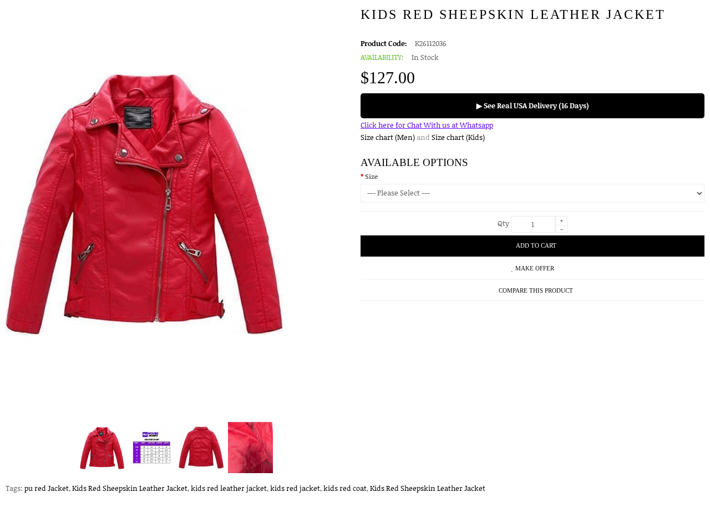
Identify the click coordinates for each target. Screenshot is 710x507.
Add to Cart (536, 245)
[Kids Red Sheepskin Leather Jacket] (102, 448)
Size (371, 176)
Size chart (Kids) (458, 137)
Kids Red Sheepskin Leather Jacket (129, 488)
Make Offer (534, 268)
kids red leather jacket (229, 488)
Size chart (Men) (388, 137)
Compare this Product (536, 290)
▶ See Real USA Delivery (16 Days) (532, 106)
